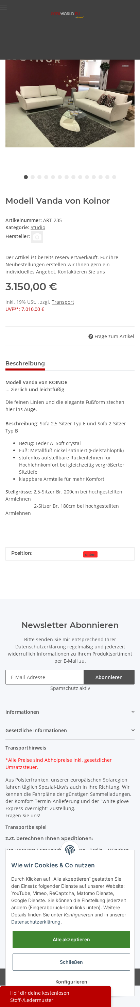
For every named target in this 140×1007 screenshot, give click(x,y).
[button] (70, 711)
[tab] (70, 532)
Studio (38, 227)
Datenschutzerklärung (40, 646)
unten (90, 554)
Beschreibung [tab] (25, 363)
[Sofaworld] (67, 15)
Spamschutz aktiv (70, 688)
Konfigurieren (71, 982)
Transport (63, 302)
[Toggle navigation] (3, 4)
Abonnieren (109, 677)
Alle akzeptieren (71, 939)
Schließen (71, 962)
